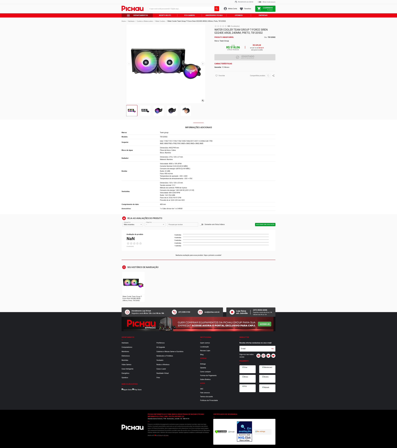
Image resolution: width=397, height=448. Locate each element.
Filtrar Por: (149, 222)
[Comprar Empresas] (198, 324)
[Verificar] (221, 433)
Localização (204, 347)
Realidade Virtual (162, 373)
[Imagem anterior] (129, 64)
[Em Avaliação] (244, 432)
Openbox (125, 378)
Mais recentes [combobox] (129, 224)
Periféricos (160, 343)
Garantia (203, 368)
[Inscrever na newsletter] (272, 349)
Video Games (126, 365)
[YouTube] (272, 356)
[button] (216, 75)
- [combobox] (146, 224)
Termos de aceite (206, 397)
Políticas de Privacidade (209, 400)
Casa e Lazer (161, 369)
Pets (158, 378)
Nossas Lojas (205, 351)
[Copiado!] (268, 76)
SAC (201, 389)
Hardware (125, 343)
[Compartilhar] (273, 76)
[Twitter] (267, 356)
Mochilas (125, 360)
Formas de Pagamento (208, 375)
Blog (201, 355)
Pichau (160, 435)
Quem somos (205, 343)
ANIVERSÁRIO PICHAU (214, 15)
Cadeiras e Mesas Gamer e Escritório (169, 352)
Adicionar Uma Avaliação (265, 224)
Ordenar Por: (127, 222)
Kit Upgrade (160, 347)
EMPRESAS (263, 15)
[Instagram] (263, 356)
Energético (125, 373)
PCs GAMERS (189, 15)
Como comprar (205, 372)
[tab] (131, 110)
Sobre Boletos (205, 379)
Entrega (203, 364)
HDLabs (166, 435)
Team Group (224, 41)
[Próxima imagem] (203, 64)
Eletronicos (126, 356)
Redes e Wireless (162, 365)
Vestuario (159, 360)
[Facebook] (258, 356)
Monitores (125, 352)
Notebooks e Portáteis (164, 356)
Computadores (127, 347)
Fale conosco (205, 393)
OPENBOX (239, 15)
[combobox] (183, 9)
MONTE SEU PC (165, 15)
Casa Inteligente (127, 369)
